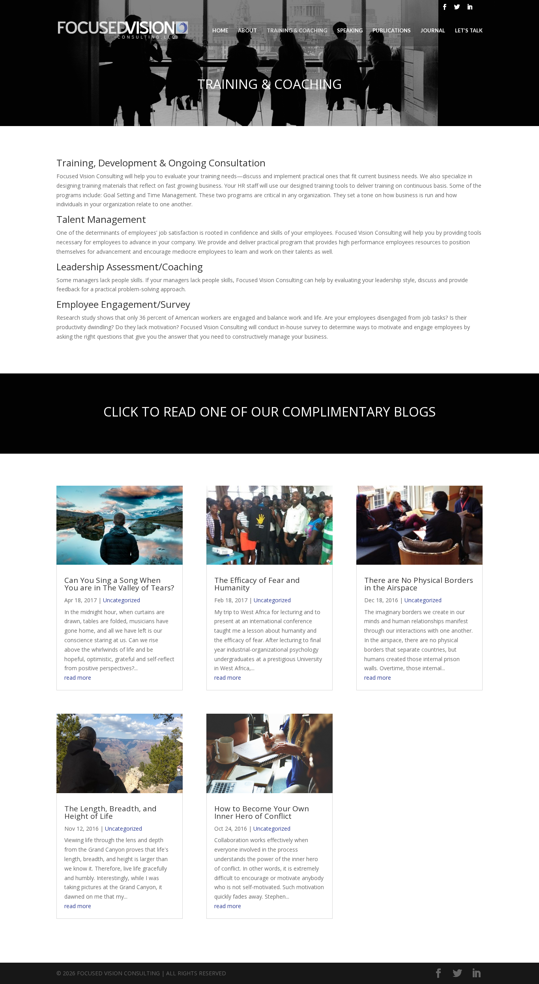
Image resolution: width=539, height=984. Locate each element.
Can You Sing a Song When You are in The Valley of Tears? (119, 584)
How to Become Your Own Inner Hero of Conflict (261, 812)
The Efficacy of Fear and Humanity (257, 584)
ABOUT (247, 31)
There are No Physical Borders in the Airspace (418, 584)
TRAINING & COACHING (297, 31)
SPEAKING (350, 31)
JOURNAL (433, 31)
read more (77, 677)
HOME (220, 31)
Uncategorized (121, 600)
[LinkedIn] (470, 9)
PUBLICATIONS (391, 31)
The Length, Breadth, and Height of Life (110, 812)
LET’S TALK (469, 31)
